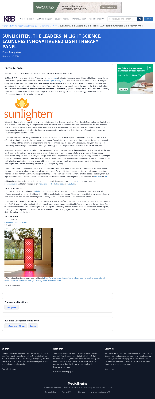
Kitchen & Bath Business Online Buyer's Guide (20, 26)
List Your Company (44, 19)
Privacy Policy (50, 392)
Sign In (148, 19)
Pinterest (59, 184)
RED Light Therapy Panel (56, 80)
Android (97, 176)
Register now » (110, 369)
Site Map (81, 392)
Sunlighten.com (10, 184)
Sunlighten (46, 26)
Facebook (51, 184)
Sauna (33, 326)
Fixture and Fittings (16, 326)
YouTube (71, 184)
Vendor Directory (27, 19)
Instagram (43, 184)
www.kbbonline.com (99, 392)
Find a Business (95, 19)
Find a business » (9, 369)
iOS (106, 176)
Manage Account (79, 19)
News (55, 26)
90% (31, 150)
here (79, 181)
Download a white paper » (63, 372)
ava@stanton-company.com (15, 222)
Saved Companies (62, 19)
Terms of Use (67, 392)
